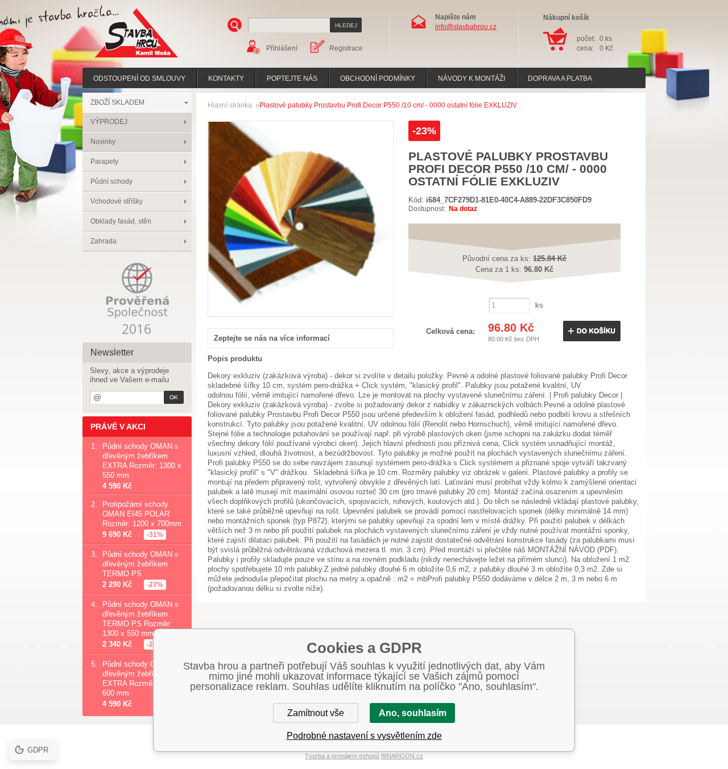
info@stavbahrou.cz (466, 27)
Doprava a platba (560, 78)
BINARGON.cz (402, 756)
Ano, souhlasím (412, 713)
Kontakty (226, 78)
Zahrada (103, 241)
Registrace (346, 48)
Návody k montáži (471, 78)
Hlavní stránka (230, 105)
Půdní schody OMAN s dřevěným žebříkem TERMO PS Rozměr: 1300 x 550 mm (140, 619)
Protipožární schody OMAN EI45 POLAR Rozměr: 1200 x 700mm (141, 514)
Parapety (104, 162)
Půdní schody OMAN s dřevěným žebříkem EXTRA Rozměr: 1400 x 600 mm (141, 678)
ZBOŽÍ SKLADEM (117, 102)
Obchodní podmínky (377, 78)
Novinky (102, 142)
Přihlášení (281, 48)
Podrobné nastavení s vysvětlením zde (364, 736)
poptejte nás (292, 78)
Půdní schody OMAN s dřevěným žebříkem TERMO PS (140, 564)
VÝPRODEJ (108, 122)
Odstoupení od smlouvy (139, 78)
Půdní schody (111, 181)
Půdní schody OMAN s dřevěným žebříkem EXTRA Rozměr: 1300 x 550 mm (141, 460)
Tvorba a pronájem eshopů (342, 756)
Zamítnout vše (315, 713)
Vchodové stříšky (116, 201)
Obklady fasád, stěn (120, 221)
